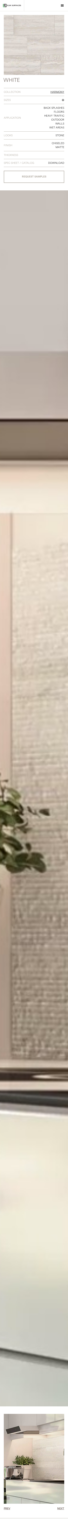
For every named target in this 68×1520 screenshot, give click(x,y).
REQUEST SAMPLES (34, 176)
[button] (62, 5)
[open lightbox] (34, 45)
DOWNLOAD (56, 163)
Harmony (57, 92)
